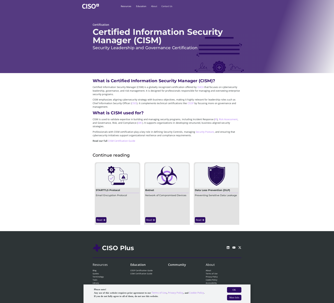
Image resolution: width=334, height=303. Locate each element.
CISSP (190, 103)
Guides (96, 273)
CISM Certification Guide (121, 140)
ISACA (200, 87)
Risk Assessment (228, 119)
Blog (95, 270)
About (210, 264)
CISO (134, 103)
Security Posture (205, 131)
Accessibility (211, 283)
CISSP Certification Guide (141, 270)
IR (216, 119)
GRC (140, 122)
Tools (95, 280)
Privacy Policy (212, 276)
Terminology (98, 276)
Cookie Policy (211, 280)
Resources (100, 264)
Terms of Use (211, 273)
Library (96, 283)
